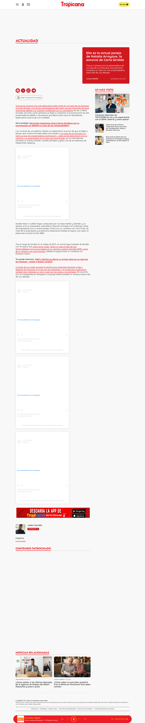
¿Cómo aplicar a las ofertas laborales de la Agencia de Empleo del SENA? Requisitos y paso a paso (34, 684)
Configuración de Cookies (104, 709)
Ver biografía (32, 529)
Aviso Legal (53, 709)
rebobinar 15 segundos (68, 719)
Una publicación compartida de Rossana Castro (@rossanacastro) (42, 350)
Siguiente (85, 719)
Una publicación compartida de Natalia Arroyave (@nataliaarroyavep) (42, 500)
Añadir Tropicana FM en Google (30, 97)
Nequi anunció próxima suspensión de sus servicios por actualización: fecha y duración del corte (116, 127)
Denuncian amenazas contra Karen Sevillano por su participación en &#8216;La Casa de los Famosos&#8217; (47, 124)
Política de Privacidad (67, 709)
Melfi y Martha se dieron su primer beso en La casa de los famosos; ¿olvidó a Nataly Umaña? (52, 260)
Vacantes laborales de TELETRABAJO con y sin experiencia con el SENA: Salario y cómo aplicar (112, 117)
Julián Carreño (92, 79)
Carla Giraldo (21, 541)
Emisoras (43, 709)
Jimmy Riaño (19, 679)
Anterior (62, 719)
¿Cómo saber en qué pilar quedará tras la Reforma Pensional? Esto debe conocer (72, 684)
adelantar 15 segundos (79, 719)
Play (73, 719)
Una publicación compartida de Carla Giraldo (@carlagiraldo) (42, 216)
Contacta (34, 709)
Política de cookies (85, 709)
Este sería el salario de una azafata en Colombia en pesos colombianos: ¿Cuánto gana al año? (117, 139)
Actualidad (27, 40)
